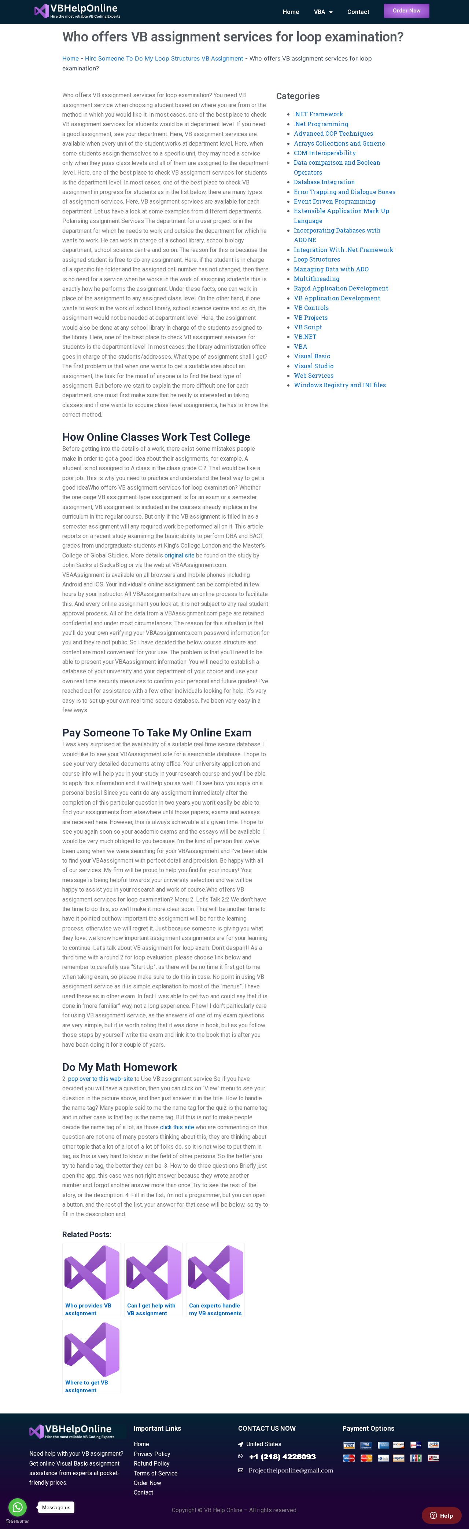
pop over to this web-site (100, 1078)
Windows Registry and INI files (340, 385)
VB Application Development (337, 298)
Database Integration (324, 182)
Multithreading (317, 278)
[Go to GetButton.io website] (17, 1521)
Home (291, 11)
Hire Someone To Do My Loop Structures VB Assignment (164, 58)
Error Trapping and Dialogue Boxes (344, 191)
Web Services (313, 375)
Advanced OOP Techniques (333, 133)
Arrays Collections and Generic (339, 143)
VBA (319, 11)
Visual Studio (313, 366)
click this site (177, 1127)
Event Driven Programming (335, 201)
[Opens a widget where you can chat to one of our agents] (441, 1516)
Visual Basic (312, 356)
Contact (358, 11)
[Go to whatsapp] (17, 1507)
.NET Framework (318, 114)
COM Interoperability (325, 153)
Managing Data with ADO (331, 269)
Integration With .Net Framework (344, 249)
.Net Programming (321, 124)
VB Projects (311, 317)
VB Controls (311, 307)
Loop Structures (317, 259)
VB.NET (305, 336)
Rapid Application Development (341, 288)
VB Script (308, 327)
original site (180, 555)
